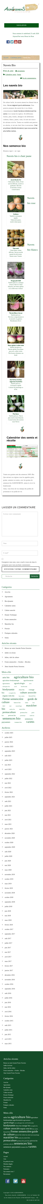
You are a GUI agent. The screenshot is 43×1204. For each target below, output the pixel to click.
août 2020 (8, 852)
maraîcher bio (10, 1137)
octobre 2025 (9, 733)
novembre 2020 (10, 838)
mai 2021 (8, 815)
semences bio (12, 718)
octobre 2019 (9, 879)
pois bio (27, 1141)
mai (10, 706)
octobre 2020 (9, 842)
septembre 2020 (10, 847)
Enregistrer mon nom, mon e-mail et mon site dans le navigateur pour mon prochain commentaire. (19, 563)
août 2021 (8, 801)
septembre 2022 (10, 774)
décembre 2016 (10, 975)
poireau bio (23, 712)
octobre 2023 (9, 746)
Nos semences (7, 1166)
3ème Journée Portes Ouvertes (14, 666)
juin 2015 (8, 1034)
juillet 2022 (8, 778)
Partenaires (6, 1169)
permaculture (9, 712)
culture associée (28, 692)
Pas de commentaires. (29, 78)
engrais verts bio (8, 696)
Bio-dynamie (9, 601)
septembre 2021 (10, 797)
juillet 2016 (8, 998)
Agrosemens (9, 596)
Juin (33, 702)
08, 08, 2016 (9, 71)
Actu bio (7, 592)
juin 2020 (8, 861)
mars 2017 (8, 961)
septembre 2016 (10, 989)
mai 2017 (8, 952)
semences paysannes (11, 1147)
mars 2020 (8, 870)
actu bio (6, 677)
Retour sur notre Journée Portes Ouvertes (18, 648)
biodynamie (8, 689)
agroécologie (19, 683)
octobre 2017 (9, 929)
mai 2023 (8, 765)
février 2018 (9, 925)
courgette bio (12, 693)
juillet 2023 (8, 760)
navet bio (22, 709)
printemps (22, 715)
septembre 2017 (10, 934)
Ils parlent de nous (8, 1161)
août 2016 (8, 993)
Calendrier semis (15, 58)
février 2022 (9, 792)
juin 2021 (8, 810)
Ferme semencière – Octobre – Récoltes (17, 662)
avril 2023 (8, 769)
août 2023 (8, 756)
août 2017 (8, 938)
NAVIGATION (21, 25)
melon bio (12, 709)
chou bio (21, 690)
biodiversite (24, 686)
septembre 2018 (10, 902)
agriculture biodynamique (11, 680)
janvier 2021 (9, 829)
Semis (19, 74)
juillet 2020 (8, 856)
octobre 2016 (9, 984)
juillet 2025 (8, 737)
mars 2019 (8, 884)
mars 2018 (8, 920)
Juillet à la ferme (10, 653)
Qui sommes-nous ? (8, 1171)
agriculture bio (24, 677)
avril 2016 (8, 1011)
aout (30, 683)
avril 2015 (8, 1039)
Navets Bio (9, 65)
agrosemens (21, 71)
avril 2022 (8, 788)
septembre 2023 (10, 751)
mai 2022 (8, 783)
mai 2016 (8, 1007)
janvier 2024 (9, 742)
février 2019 (9, 888)
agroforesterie (28, 680)
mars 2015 (8, 1043)
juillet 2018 (8, 906)
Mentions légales (8, 1164)
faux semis (21, 696)
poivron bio (12, 715)
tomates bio (18, 722)
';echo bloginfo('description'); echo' (18, 17)
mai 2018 (8, 916)
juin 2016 (8, 1002)
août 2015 (8, 1025)
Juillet (26, 702)
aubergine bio (6, 686)
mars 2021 (8, 824)
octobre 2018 (9, 897)
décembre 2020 (10, 833)
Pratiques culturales (11, 633)
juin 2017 (8, 948)
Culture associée (10, 610)
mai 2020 (8, 865)
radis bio (32, 715)
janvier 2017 (9, 970)
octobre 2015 (9, 1021)
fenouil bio (32, 696)
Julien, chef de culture (12, 657)
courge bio (26, 1126)
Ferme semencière (10, 619)
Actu (4, 1159)
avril (15, 686)
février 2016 (9, 1016)
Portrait (7, 628)
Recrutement (6, 1174)
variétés (30, 721)
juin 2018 (8, 911)
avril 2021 (8, 820)
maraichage (19, 706)
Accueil (5, 58)
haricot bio (17, 702)
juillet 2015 (8, 1030)
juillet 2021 (8, 806)
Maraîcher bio (9, 624)
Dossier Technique (11, 615)
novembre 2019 (10, 874)
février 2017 (9, 966)
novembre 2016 (10, 979)
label (4, 706)
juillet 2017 (8, 943)
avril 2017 (8, 957)
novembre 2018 (10, 893)
